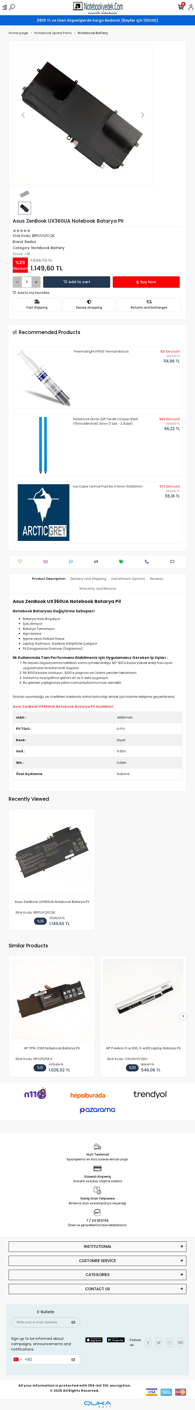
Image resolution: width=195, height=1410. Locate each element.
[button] (23, 115)
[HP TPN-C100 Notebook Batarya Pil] (51, 1000)
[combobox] (17, 1359)
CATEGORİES (97, 1274)
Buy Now (148, 281)
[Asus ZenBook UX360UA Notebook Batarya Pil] (51, 854)
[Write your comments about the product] (72, 561)
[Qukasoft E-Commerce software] (97, 1404)
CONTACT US (97, 1289)
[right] (183, 1016)
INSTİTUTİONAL (97, 1246)
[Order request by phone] (148, 561)
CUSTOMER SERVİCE (97, 1260)
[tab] (48, 579)
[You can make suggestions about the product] (173, 561)
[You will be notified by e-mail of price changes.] (123, 561)
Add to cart (79, 281)
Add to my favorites (33, 292)
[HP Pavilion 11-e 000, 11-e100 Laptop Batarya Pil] (143, 1000)
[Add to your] (97, 561)
